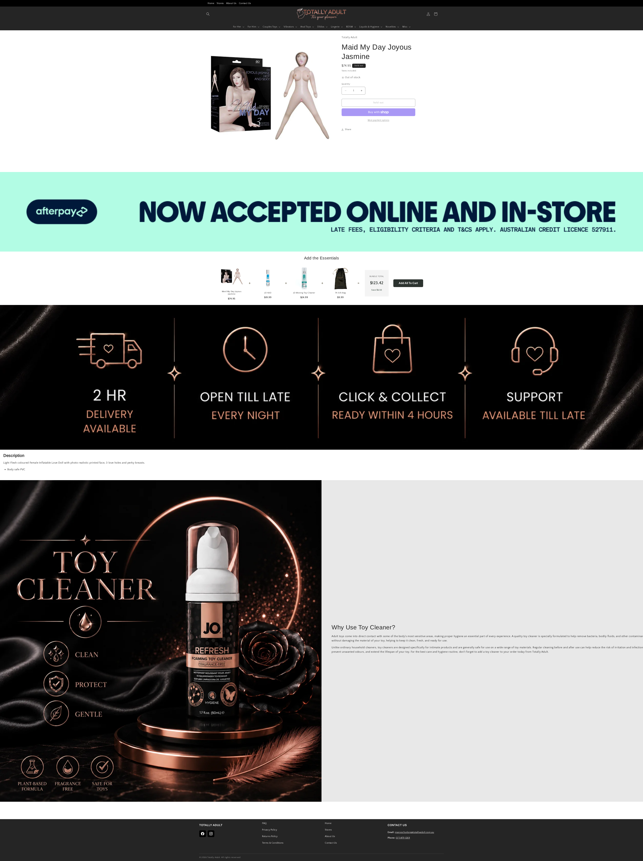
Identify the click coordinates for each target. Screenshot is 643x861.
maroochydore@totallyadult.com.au (414, 832)
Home (211, 3)
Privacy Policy (269, 830)
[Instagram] (211, 833)
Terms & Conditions (272, 843)
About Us (231, 3)
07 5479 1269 (403, 838)
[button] (208, 14)
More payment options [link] (378, 120)
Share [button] (348, 129)
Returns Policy (269, 836)
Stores (220, 3)
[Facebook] (202, 833)
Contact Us (245, 3)
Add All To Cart (408, 283)
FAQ (264, 823)
